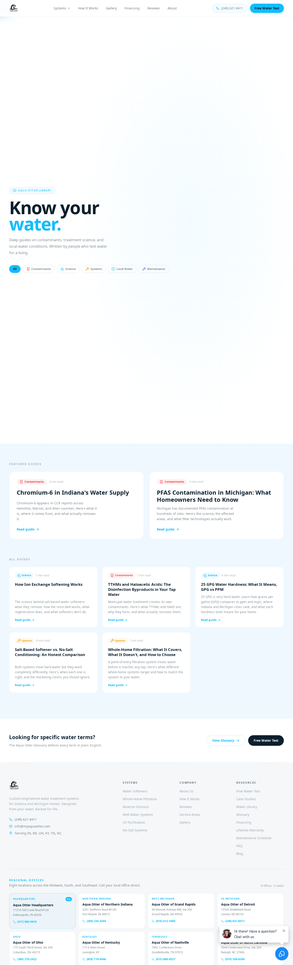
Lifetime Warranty (250, 830)
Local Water (125, 269)
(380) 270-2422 (27, 959)
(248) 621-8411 (232, 8)
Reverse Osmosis (136, 807)
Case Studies (246, 799)
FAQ (239, 846)
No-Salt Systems (135, 830)
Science (70, 269)
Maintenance (156, 269)
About (172, 8)
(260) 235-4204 (96, 921)
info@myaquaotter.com (32, 826)
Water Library (246, 807)
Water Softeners (135, 791)
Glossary (242, 814)
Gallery (111, 8)
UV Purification (134, 822)
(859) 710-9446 (96, 959)
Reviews (153, 8)
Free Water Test (267, 8)
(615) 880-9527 (165, 959)
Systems (60, 8)
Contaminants (41, 269)
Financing (132, 8)
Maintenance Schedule (253, 838)
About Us (186, 791)
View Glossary (223, 740)
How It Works (88, 8)
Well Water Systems (138, 814)
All (15, 269)
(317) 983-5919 (27, 922)
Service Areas (189, 814)
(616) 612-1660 (165, 921)
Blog (239, 853)
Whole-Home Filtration (140, 799)
